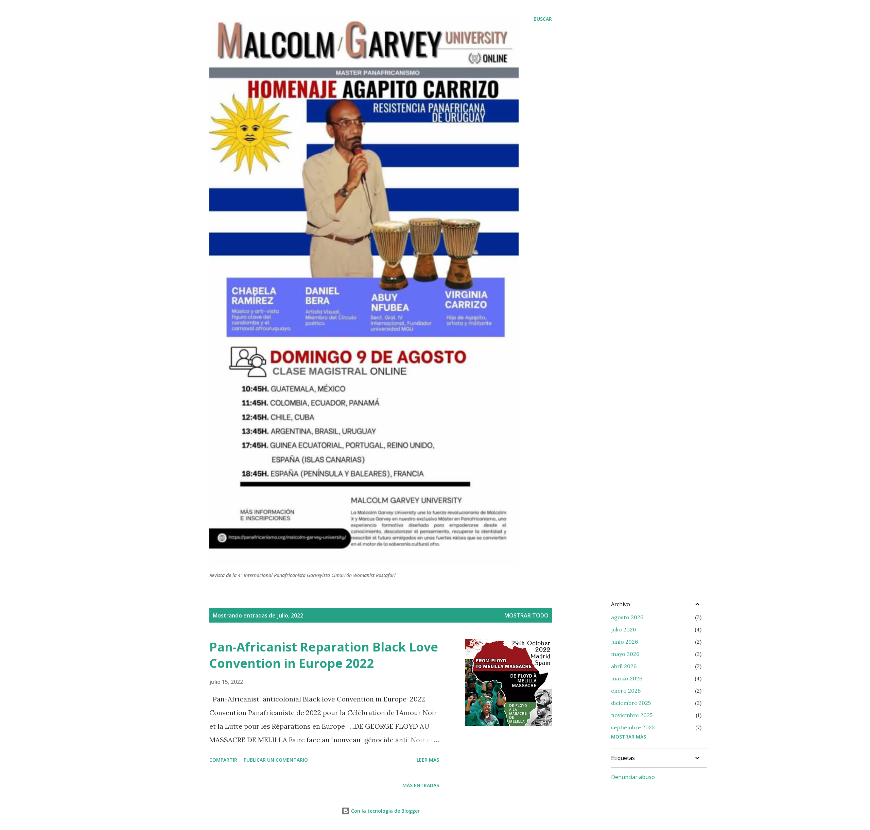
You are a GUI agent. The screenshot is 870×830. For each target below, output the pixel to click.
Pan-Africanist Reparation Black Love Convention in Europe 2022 (323, 655)
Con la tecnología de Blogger (385, 811)
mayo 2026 (625, 653)
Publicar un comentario (276, 760)
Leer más (428, 760)
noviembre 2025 (631, 715)
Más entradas (420, 785)
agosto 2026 (627, 617)
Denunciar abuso (633, 777)
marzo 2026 (626, 678)
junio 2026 (624, 641)
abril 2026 (624, 666)
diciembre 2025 (631, 702)
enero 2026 (626, 690)
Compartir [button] (223, 760)
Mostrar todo (526, 615)
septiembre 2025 (633, 727)
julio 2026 (623, 629)
